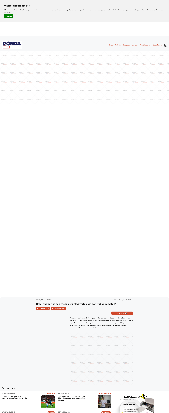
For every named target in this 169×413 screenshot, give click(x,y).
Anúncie (135, 45)
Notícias (118, 45)
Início (111, 45)
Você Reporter (145, 45)
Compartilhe (122, 313)
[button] (74, 358)
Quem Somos (157, 45)
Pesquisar (126, 45)
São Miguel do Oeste (59, 308)
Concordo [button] (9, 16)
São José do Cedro (44, 308)
